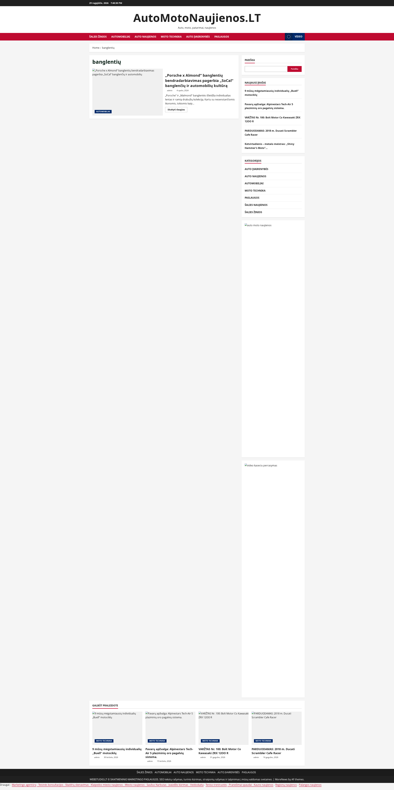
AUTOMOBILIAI (120, 36)
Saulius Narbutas (157, 784)
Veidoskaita (197, 784)
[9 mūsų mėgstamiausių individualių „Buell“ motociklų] (117, 728)
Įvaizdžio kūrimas (178, 784)
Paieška (250, 60)
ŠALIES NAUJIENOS (256, 205)
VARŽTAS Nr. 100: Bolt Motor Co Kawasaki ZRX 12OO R (220, 751)
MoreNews (281, 779)
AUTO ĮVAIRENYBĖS (198, 36)
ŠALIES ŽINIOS (98, 36)
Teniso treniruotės (216, 784)
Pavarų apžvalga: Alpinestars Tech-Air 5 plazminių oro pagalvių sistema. (169, 753)
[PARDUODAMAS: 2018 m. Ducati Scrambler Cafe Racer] (277, 728)
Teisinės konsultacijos (50, 784)
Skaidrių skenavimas (77, 784)
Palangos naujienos (310, 784)
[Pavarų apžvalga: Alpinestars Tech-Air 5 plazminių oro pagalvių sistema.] (170, 728)
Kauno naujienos (263, 784)
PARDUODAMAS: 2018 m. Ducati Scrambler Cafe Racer (273, 751)
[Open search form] (282, 37)
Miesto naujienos (135, 784)
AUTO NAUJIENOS (145, 36)
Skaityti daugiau (177, 110)
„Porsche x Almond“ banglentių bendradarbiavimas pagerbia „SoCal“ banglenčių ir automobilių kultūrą (127, 92)
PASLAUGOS (221, 36)
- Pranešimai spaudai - (240, 784)
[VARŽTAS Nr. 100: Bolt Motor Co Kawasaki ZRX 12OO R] (224, 728)
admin (169, 90)
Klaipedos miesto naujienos (107, 784)
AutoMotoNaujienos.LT (197, 17)
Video (298, 36)
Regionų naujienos (286, 784)
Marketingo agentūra (24, 784)
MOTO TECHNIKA (171, 36)
